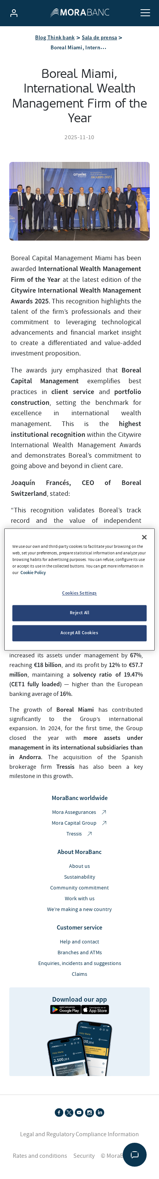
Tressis (74, 833)
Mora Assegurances (74, 812)
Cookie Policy (33, 573)
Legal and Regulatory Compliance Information (79, 1134)
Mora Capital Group (75, 823)
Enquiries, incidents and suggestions (79, 963)
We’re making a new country (79, 909)
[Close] (144, 537)
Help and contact (79, 941)
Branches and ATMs (80, 952)
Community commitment (79, 887)
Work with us (80, 898)
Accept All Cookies (79, 633)
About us (79, 866)
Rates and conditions (40, 1156)
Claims (79, 974)
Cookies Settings (79, 593)
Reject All (80, 613)
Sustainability (79, 877)
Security (84, 1156)
